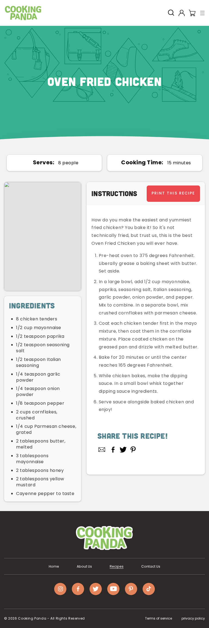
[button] (202, 13)
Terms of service (158, 618)
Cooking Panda (32, 618)
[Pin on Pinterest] (133, 449)
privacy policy (193, 618)
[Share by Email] (102, 450)
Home (54, 566)
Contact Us (150, 566)
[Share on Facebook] (113, 449)
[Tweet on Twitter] (123, 449)
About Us (84, 566)
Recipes (117, 566)
